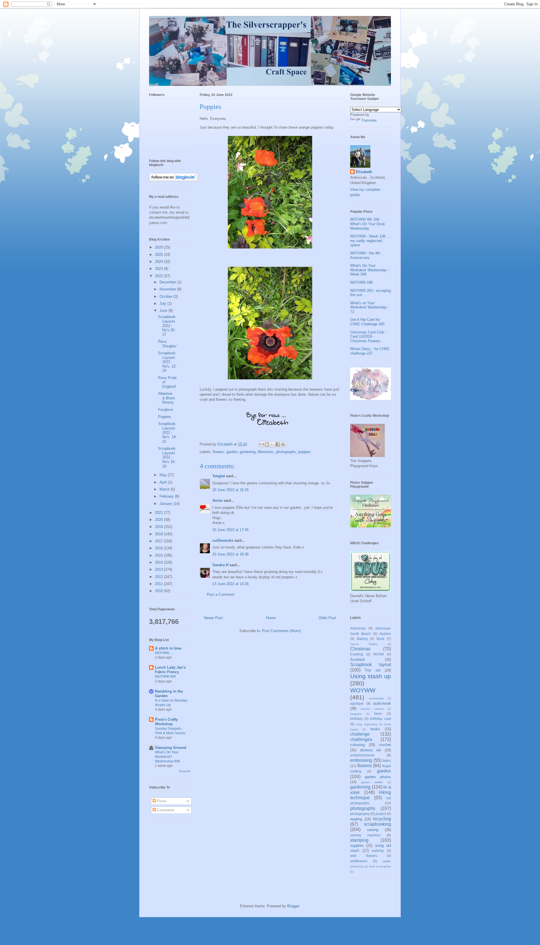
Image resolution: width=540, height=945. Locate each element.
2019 (159, 527)
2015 (159, 555)
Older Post (327, 618)
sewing (372, 830)
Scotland (357, 659)
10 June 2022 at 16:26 (230, 490)
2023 (159, 269)
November (168, 289)
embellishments (362, 755)
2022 (159, 276)
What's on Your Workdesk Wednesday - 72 (369, 307)
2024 (159, 261)
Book (380, 639)
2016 (159, 548)
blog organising (366, 724)
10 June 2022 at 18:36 (230, 554)
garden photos (378, 777)
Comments (165, 810)
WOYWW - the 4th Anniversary (365, 255)
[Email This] (261, 444)
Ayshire (385, 633)
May (163, 475)
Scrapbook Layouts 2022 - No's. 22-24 (167, 362)
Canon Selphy (364, 644)
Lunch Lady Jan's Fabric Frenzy (170, 669)
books (375, 729)
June (163, 310)
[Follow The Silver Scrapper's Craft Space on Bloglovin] (173, 180)
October (166, 296)
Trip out (372, 670)
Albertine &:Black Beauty (166, 397)
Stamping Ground (170, 747)
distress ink (370, 750)
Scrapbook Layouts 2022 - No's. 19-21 (167, 432)
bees (378, 713)
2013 (159, 569)
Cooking (356, 654)
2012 (159, 577)
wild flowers (363, 855)
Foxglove (165, 409)
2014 (159, 562)
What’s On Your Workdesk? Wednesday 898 (167, 756)
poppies (304, 452)
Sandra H (220, 565)
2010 (159, 591)
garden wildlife (372, 782)
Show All (184, 771)
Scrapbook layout (370, 664)
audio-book (382, 703)
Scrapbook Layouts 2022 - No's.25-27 (167, 325)
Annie (217, 500)
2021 (159, 512)
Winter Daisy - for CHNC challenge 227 (370, 351)
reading (356, 819)
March (165, 489)
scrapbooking (377, 824)
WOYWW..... (164, 653)
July (163, 303)
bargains (355, 713)
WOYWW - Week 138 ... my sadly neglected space (370, 240)
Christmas (360, 648)
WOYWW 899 (165, 676)
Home (271, 618)
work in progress (380, 866)
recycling (382, 818)
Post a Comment (220, 594)
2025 (159, 254)
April (163, 482)
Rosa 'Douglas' (167, 343)
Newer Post (213, 618)
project (380, 814)
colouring (357, 745)
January (166, 503)
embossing (361, 760)
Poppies (164, 417)
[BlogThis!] (267, 444)
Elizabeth (364, 172)
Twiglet (218, 476)
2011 (159, 584)
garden (231, 452)
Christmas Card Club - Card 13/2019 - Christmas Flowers (368, 336)
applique (357, 703)
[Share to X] (272, 444)
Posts (161, 801)
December (168, 282)
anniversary (376, 698)
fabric (386, 760)
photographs (286, 452)
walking (378, 850)
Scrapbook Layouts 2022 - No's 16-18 (167, 457)
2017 (159, 541)
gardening (247, 452)
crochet (385, 745)
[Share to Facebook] (277, 444)
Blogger (293, 906)
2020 (159, 520)
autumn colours (372, 708)
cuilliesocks (222, 540)
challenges (361, 739)
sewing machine (365, 835)
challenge (360, 734)
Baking (362, 639)
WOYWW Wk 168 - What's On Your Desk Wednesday (367, 223)
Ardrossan (358, 628)
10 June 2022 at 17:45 (230, 530)
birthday (356, 718)
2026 (159, 247)
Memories (266, 452)
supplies (357, 845)
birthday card (380, 718)
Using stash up (370, 676)
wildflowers (358, 861)
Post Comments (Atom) (281, 631)
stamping (359, 840)
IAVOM (378, 654)
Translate (369, 120)
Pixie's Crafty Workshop (166, 721)
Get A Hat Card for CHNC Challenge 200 (367, 321)
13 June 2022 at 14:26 (230, 584)
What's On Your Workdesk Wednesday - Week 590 (369, 269)
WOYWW (362, 690)
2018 (159, 534)
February (167, 496)
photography (360, 814)
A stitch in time (168, 648)
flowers (218, 452)
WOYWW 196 (361, 282)
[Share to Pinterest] (283, 444)
